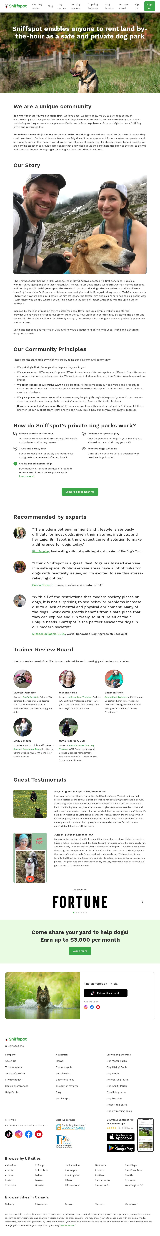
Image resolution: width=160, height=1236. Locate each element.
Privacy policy (13, 1079)
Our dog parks (37, 6)
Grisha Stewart (42, 585)
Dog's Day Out (30, 697)
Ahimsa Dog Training (79, 697)
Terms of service (15, 1073)
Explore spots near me (80, 491)
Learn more (80, 950)
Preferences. (68, 1225)
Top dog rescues (75, 6)
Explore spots (64, 1067)
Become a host (123, 6)
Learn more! (26, 476)
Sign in (137, 6)
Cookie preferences (16, 1085)
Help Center (12, 1092)
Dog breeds (109, 6)
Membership (63, 1073)
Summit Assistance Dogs (27, 749)
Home (59, 1060)
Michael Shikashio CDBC (48, 633)
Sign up (149, 6)
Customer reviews (67, 1085)
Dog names (62, 6)
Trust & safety (13, 1067)
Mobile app (62, 1098)
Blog (50, 6)
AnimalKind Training (116, 697)
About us (10, 1060)
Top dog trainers (93, 6)
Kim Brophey (41, 551)
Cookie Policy (135, 1221)
